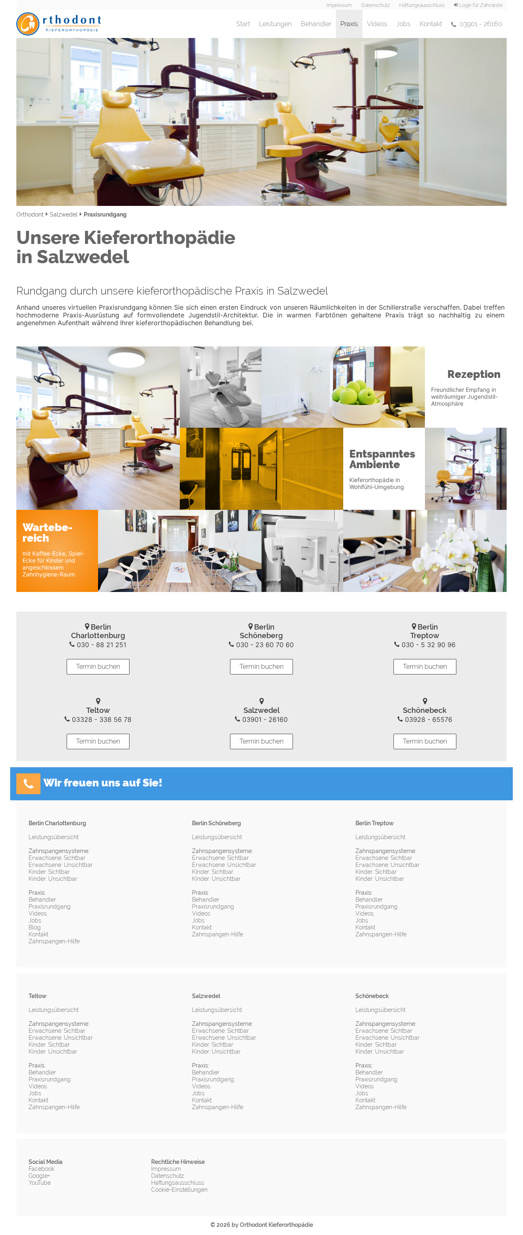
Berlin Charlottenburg (57, 823)
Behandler (316, 24)
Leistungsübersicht (53, 837)
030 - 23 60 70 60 (264, 645)
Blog (35, 927)
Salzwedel (64, 214)
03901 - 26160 (479, 24)
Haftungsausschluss (422, 5)
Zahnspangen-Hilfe (54, 941)
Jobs (403, 24)
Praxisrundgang (50, 906)
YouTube (40, 1182)
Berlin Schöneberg (216, 823)
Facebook (41, 1169)
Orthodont (30, 214)
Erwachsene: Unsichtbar (61, 865)
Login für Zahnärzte (480, 5)
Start (243, 24)
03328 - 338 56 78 (101, 719)
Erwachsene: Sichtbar (57, 858)
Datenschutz (375, 5)
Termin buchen (98, 666)
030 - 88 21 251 (100, 645)
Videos (377, 24)
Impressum (339, 5)
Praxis (351, 24)
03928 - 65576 (427, 719)
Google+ (39, 1175)
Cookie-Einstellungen (179, 1189)
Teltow (38, 996)
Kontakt (431, 24)
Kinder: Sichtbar (49, 872)
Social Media (46, 1162)
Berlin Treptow (374, 823)
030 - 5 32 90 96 (428, 645)
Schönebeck (372, 996)
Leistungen (275, 24)
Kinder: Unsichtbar (53, 878)
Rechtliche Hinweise (178, 1162)
